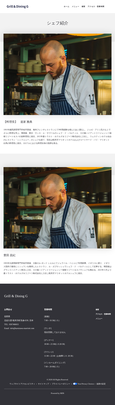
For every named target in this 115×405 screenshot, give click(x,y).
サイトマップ (43, 384)
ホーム (66, 6)
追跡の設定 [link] (101, 384)
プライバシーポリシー (61, 384)
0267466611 (14, 324)
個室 (83, 6)
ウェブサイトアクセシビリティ (22, 384)
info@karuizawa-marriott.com (22, 328)
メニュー (75, 6)
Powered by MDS (57, 393)
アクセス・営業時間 (96, 6)
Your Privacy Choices (85, 384)
